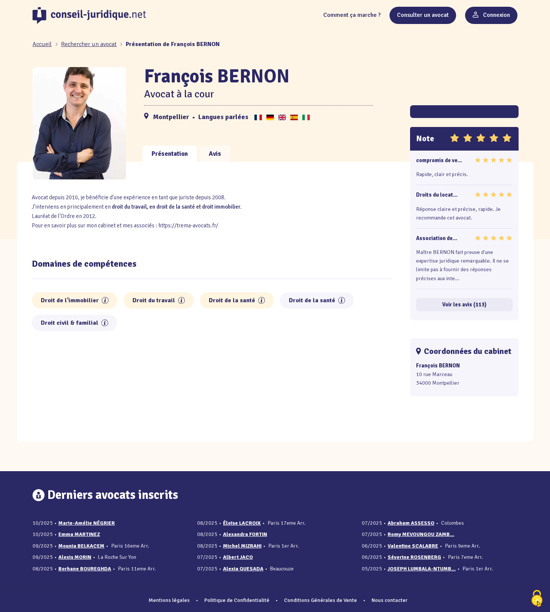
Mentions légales (169, 600)
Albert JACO (238, 557)
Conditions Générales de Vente (320, 600)
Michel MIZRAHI (242, 546)
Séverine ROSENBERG (414, 557)
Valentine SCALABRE (413, 546)
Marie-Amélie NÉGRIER (86, 523)
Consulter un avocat (423, 15)
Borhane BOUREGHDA (84, 569)
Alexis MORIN (74, 557)
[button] (105, 300)
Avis (215, 154)
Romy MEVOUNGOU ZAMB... (421, 534)
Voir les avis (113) (464, 304)
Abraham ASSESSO (411, 523)
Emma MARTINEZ (79, 534)
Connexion (496, 15)
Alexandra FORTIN (245, 534)
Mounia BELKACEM (81, 546)
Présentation (170, 154)
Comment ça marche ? (352, 15)
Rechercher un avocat (89, 44)
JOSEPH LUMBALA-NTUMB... (422, 569)
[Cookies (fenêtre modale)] (537, 599)
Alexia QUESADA (243, 569)
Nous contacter (389, 600)
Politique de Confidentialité (236, 600)
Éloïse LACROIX (242, 523)
